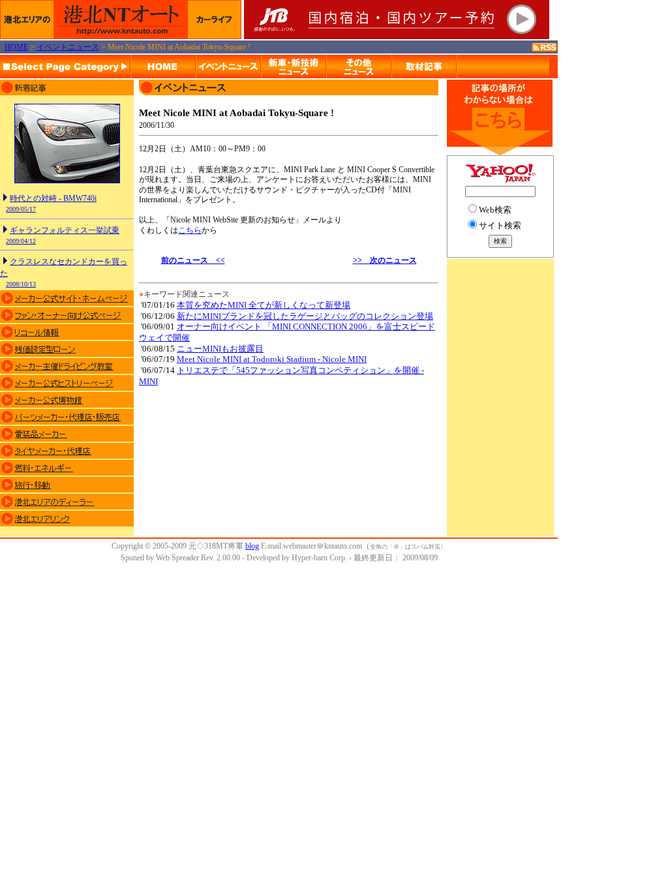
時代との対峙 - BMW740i (53, 198)
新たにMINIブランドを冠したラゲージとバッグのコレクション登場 (305, 316)
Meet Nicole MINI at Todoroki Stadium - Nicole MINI (272, 359)
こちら (190, 230)
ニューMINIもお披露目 (220, 349)
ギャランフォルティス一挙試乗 (64, 230)
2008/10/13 (21, 284)
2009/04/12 (21, 241)
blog (252, 546)
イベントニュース (68, 47)
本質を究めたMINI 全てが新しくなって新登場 (263, 305)
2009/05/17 (21, 209)
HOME (16, 47)
